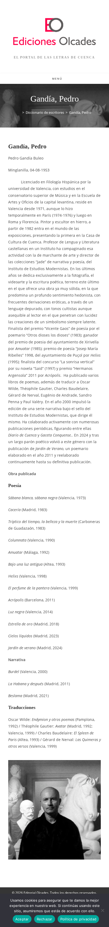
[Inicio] (19, 112)
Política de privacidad (78, 919)
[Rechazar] (102, 910)
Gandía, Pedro (80, 112)
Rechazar (44, 919)
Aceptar (22, 919)
